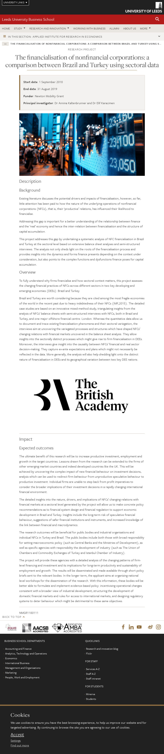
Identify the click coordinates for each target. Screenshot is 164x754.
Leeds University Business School (28, 19)
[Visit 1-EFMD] (11, 627)
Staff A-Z (91, 674)
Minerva (90, 694)
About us (129, 28)
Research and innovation (47, 28)
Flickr (89, 653)
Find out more (20, 745)
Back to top (11, 617)
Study (18, 28)
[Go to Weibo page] (150, 627)
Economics (11, 658)
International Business (17, 663)
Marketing (11, 673)
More (144, 28)
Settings (16, 740)
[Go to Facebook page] (123, 627)
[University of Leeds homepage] (143, 7)
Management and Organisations (22, 668)
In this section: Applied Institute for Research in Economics (55, 36)
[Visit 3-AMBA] (65, 627)
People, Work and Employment (22, 677)
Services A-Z (93, 669)
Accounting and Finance (18, 649)
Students (91, 699)
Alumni (114, 28)
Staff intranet (93, 679)
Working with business (89, 28)
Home (6, 28)
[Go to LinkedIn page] (131, 627)
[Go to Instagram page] (158, 627)
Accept (17, 734)
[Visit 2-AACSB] (34, 627)
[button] (157, 19)
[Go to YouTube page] (139, 627)
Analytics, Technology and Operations (26, 653)
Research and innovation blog (102, 649)
